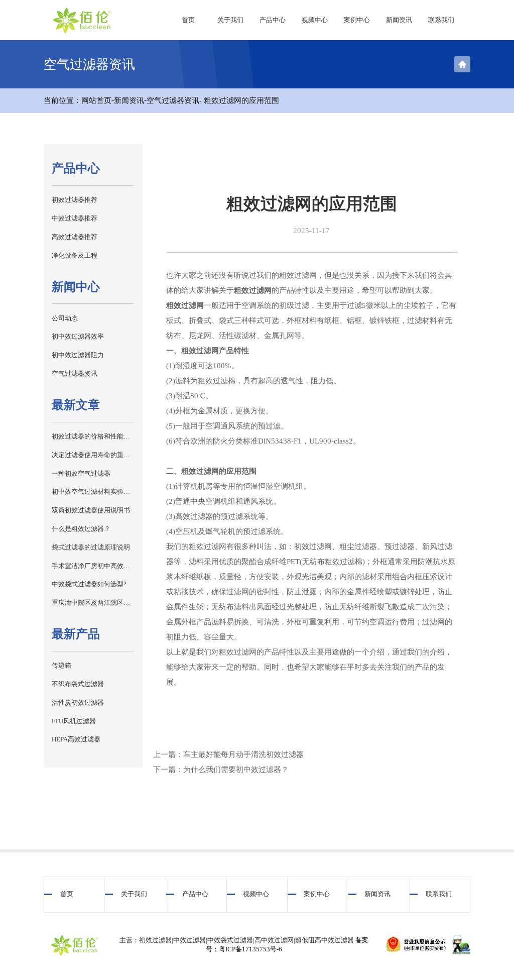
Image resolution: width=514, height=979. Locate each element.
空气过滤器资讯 (173, 100)
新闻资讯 (399, 20)
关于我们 (230, 20)
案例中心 (357, 20)
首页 (188, 20)
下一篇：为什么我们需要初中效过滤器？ (221, 770)
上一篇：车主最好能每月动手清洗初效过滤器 (228, 754)
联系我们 (441, 20)
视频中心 (315, 20)
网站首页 (96, 100)
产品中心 (273, 20)
